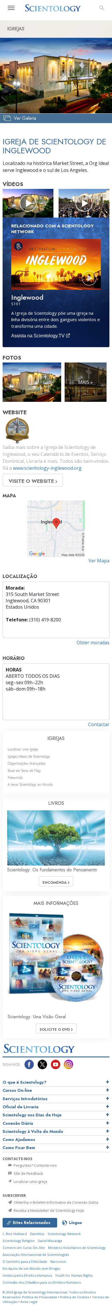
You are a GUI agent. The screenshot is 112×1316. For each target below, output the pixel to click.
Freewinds (15, 777)
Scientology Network (64, 1234)
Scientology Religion (19, 1240)
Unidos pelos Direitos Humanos (27, 1275)
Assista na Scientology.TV (38, 335)
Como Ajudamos (19, 1139)
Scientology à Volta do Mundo (33, 1131)
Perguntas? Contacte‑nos (35, 1165)
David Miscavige (50, 1240)
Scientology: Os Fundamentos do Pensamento (52, 869)
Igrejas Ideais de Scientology (29, 756)
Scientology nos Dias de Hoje (32, 1115)
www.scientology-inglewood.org (47, 468)
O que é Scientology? (25, 1082)
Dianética (37, 1234)
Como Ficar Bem (19, 1148)
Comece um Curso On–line (24, 1247)
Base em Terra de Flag (24, 770)
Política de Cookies (74, 1297)
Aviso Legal (28, 1302)
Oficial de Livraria (20, 1107)
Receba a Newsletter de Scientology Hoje (48, 1210)
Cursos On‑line (17, 1090)
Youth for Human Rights (73, 1275)
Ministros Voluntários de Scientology (77, 1247)
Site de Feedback (28, 1173)
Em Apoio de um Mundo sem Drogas (31, 1268)
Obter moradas (93, 642)
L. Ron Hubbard (15, 1234)
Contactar (98, 724)
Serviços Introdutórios (25, 1099)
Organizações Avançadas (26, 763)
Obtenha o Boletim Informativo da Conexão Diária (55, 1202)
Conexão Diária (18, 1123)
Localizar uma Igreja (23, 749)
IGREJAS (56, 738)
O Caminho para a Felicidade (25, 1261)
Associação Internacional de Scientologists (36, 1254)
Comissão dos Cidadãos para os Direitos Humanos (42, 1282)
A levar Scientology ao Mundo (30, 784)
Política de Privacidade (39, 1297)
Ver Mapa (98, 560)
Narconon (58, 1261)
